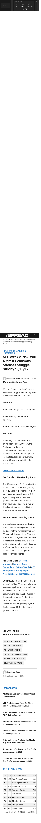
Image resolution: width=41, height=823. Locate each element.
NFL (10, 812)
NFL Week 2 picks (12, 650)
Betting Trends (23, 567)
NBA (14, 812)
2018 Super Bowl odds (15, 641)
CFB (19, 812)
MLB (28, 812)
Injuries (16, 564)
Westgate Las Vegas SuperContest (19, 574)
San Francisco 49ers (14, 659)
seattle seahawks (13, 663)
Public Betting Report (19, 570)
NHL (33, 812)
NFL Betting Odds (12, 646)
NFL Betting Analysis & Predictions (15, 352)
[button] (4, 335)
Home (5, 339)
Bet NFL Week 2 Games (13, 470)
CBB (23, 812)
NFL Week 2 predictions (15, 654)
